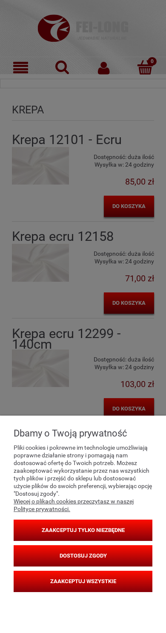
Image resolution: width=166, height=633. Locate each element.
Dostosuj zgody (83, 555)
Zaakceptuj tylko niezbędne (83, 530)
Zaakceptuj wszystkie (83, 581)
